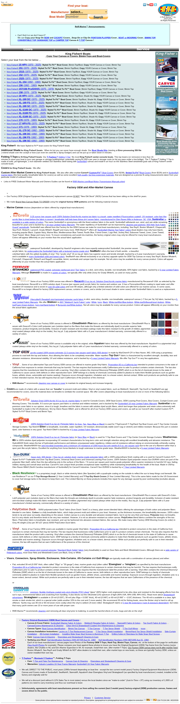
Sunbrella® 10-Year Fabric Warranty (93, 664)
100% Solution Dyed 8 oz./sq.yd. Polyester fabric (52, 437)
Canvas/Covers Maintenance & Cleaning (45, 625)
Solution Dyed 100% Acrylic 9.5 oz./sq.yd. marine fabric (55, 401)
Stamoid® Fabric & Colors (128, 623)
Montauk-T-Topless (43, 658)
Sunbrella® (82, 161)
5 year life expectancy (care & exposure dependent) (146, 603)
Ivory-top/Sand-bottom (45, 305)
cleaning (42, 611)
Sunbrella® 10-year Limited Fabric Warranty (137, 403)
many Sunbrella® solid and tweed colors (47, 256)
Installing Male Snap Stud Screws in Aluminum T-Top (85, 634)
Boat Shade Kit (164, 141)
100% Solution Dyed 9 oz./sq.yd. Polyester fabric (52, 424)
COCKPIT (58, 38)
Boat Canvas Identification (53, 628)
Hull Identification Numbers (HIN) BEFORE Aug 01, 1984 (123, 640)
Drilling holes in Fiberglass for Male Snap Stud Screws (136, 634)
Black (105, 302)
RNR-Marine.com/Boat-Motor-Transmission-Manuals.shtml (99, 181)
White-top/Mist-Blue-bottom (121, 302)
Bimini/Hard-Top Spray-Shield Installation (144, 631)
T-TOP (82, 40)
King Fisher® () (24, 65)
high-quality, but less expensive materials (95, 175)
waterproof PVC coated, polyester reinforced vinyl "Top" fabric (57, 270)
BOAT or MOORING (128, 38)
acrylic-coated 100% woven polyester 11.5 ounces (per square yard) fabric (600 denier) (69, 353)
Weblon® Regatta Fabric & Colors (99, 623)
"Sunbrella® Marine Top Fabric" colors (114, 230)
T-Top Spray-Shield (111, 628)
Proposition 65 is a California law (122, 364)
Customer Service (103, 698)
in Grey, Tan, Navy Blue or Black (90, 424)
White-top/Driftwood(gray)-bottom (149, 302)
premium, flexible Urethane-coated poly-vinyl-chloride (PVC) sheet (59, 592)
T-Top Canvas (94, 628)
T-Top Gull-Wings (130, 628)
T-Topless (26, 658)
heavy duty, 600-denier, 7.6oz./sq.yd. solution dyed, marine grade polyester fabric (67, 457)
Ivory (100, 302)
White (93, 302)
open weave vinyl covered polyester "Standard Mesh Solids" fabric (54, 550)
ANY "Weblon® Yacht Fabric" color (75, 302)
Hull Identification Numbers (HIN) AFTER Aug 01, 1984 (71, 640)
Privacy (87, 698)
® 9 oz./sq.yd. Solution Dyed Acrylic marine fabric (100, 281)
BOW (46, 38)
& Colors (78, 623)
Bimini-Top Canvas (76, 628)
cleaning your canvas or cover (52, 383)
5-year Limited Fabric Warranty (105, 358)
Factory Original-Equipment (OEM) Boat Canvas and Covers (50, 620)
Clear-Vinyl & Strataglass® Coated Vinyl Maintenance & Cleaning (95, 625)
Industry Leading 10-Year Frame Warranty (57, 664)
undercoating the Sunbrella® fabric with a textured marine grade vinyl (58, 251)
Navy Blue (82, 437)
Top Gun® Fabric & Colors (154, 623)
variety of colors (59, 273)
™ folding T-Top (58, 157)
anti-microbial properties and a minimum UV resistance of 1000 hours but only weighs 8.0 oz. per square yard (90, 445)
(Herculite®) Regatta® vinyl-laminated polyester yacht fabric (57, 299)
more (143, 628)
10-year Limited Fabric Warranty (60, 225)
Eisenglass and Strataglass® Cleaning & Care (78, 637)
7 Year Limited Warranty (134, 467)
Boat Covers (101, 173)
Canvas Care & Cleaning (44, 637)
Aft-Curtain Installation (49, 634)
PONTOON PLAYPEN (101, 38)
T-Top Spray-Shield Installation (109, 631)
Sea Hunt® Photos (36, 645)
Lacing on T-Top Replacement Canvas (76, 631)
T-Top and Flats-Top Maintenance (48, 661)
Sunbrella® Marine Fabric (62, 623)
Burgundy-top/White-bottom (70, 305)
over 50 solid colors (56, 287)
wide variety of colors (34, 222)
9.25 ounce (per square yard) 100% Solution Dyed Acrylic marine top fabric (63, 216)
